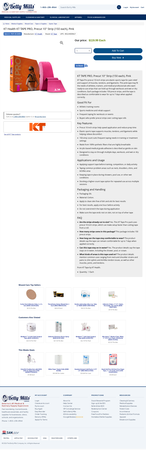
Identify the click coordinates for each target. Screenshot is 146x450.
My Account (134, 7)
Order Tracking (41, 414)
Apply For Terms (41, 420)
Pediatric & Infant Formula (129, 414)
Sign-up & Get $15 (98, 403)
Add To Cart (118, 50)
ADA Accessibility (70, 414)
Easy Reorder (40, 411)
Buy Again (38, 409)
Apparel (78, 17)
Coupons (95, 411)
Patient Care (124, 409)
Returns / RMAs (40, 417)
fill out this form (40, 117)
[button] (6, 73)
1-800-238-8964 (48, 7)
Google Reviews (73, 417)
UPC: (62, 34)
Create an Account (42, 403)
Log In (126, 7)
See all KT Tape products (12, 134)
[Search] (119, 7)
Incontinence (125, 411)
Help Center (68, 403)
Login (37, 401)
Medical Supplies (12, 17)
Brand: (47, 34)
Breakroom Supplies (128, 420)
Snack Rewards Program (100, 401)
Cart (142, 7)
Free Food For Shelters (100, 414)
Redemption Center (99, 409)
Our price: (81, 40)
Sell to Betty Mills (69, 411)
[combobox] (83, 50)
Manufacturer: (29, 34)
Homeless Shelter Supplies (101, 417)
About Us (66, 401)
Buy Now (117, 57)
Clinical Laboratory (60, 17)
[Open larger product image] (37, 73)
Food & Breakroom (96, 17)
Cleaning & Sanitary (35, 17)
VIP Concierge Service (71, 409)
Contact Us (67, 406)
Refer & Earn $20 (97, 406)
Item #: (7, 34)
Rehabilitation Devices (128, 406)
